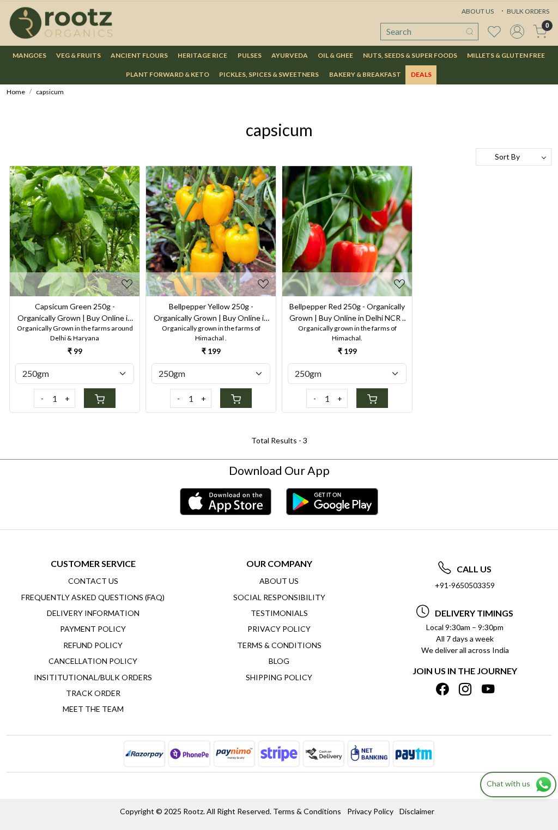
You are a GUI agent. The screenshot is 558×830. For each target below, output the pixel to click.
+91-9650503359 (465, 585)
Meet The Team (93, 708)
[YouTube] (488, 689)
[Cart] (100, 398)
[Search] (469, 31)
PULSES (250, 55)
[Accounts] (517, 32)
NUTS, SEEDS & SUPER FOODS (410, 55)
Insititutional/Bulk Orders (93, 677)
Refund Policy (93, 645)
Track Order (93, 693)
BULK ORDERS (527, 11)
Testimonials (279, 613)
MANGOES (29, 55)
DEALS (421, 74)
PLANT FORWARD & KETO (167, 74)
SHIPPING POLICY (279, 677)
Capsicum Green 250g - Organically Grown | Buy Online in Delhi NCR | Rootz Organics (74, 313)
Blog (279, 661)
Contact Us (93, 580)
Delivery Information (93, 613)
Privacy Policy (279, 628)
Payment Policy (93, 628)
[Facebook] (442, 689)
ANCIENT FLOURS (139, 55)
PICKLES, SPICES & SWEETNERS (269, 74)
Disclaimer (416, 811)
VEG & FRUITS (78, 55)
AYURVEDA (289, 55)
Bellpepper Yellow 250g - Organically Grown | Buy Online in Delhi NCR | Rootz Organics (211, 313)
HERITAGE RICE (202, 55)
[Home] (61, 23)
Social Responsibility (279, 597)
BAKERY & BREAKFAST (365, 74)
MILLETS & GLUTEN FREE (506, 55)
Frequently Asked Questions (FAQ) (93, 597)
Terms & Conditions (279, 645)
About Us (279, 580)
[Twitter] (465, 689)
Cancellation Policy (92, 661)
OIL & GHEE (335, 55)
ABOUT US (478, 11)
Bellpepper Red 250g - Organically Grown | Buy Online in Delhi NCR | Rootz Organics (347, 313)
